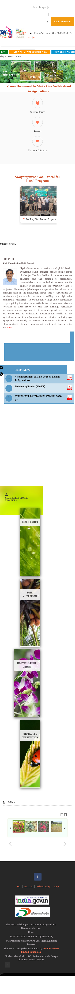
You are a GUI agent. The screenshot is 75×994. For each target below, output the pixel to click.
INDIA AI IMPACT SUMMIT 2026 (20, 52)
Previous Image (10, 843)
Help (56, 886)
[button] (5, 75)
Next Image (64, 843)
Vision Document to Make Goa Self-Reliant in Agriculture (38, 88)
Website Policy (43, 886)
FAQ (19, 886)
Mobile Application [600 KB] (30, 386)
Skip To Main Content (11, 56)
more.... (10, 327)
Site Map (28, 886)
